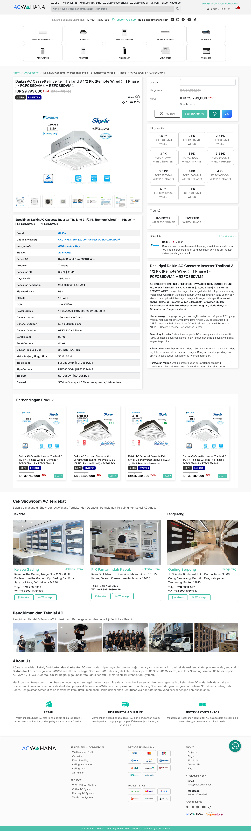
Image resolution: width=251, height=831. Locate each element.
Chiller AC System (82, 789)
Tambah (169, 113)
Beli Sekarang (194, 113)
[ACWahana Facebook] (184, 19)
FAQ (189, 768)
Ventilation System (82, 797)
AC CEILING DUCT (139, 3)
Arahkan (25, 597)
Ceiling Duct (79, 768)
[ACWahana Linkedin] (172, 19)
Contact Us (193, 764)
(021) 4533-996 (99, 19)
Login (214, 8)
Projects (192, 752)
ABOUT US (175, 3)
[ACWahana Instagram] (179, 19)
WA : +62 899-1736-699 (28, 590)
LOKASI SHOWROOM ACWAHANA (220, 3)
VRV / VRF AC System (84, 785)
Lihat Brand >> (227, 236)
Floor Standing (80, 760)
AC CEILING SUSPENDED (115, 3)
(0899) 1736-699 (125, 19)
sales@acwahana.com (155, 19)
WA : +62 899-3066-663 (183, 590)
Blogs (190, 756)
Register (225, 8)
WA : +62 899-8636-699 (106, 589)
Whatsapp (47, 597)
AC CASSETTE (70, 3)
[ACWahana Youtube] (190, 19)
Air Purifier (78, 772)
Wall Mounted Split (82, 752)
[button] (177, 9)
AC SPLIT (56, 3)
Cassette (77, 756)
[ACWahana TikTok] (196, 19)
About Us (192, 760)
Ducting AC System (83, 793)
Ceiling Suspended (82, 764)
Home (16, 72)
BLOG (165, 3)
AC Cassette (31, 72)
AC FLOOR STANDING (90, 3)
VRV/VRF (155, 3)
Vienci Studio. (163, 828)
